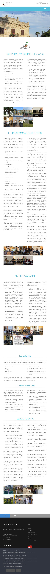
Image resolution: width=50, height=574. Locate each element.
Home (29, 528)
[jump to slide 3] (26, 36)
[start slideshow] (22, 36)
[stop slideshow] (28, 36)
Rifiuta (18, 570)
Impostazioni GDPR (32, 540)
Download (30, 538)
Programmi (30, 536)
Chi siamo (30, 530)
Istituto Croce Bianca (32, 534)
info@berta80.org (7, 541)
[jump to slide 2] (25, 36)
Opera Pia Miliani (31, 532)
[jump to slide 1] (23, 36)
